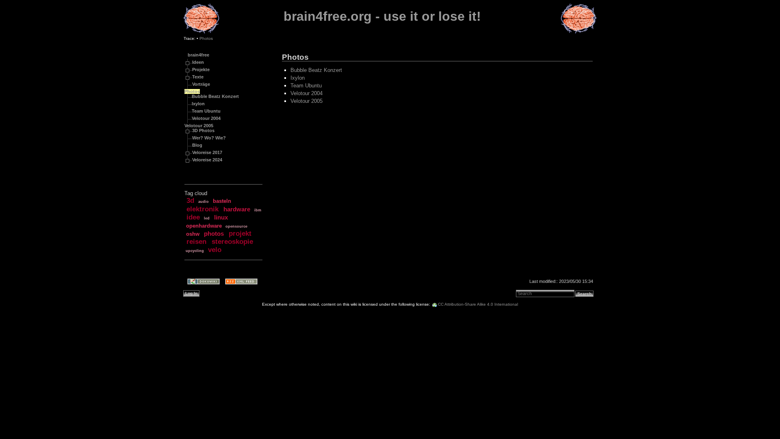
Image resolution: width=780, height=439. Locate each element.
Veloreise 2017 (207, 152)
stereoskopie (232, 242)
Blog (197, 145)
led (207, 218)
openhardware (204, 226)
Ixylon (198, 103)
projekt (240, 233)
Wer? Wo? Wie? (209, 137)
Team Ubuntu (206, 111)
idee (193, 217)
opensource (236, 226)
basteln (222, 201)
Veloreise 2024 (207, 159)
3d (190, 200)
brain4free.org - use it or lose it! (382, 16)
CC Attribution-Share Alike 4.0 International (478, 304)
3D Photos (203, 130)
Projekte (201, 69)
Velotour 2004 (206, 118)
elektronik (202, 209)
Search (584, 293)
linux (221, 217)
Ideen (198, 62)
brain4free (198, 54)
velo (214, 250)
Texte (198, 76)
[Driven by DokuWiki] (201, 282)
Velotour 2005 (198, 125)
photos (214, 233)
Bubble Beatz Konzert (215, 96)
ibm (257, 210)
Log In (191, 293)
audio (203, 202)
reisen (196, 242)
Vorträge (201, 84)
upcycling (195, 251)
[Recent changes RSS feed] (239, 282)
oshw (192, 234)
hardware (236, 209)
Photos (206, 38)
